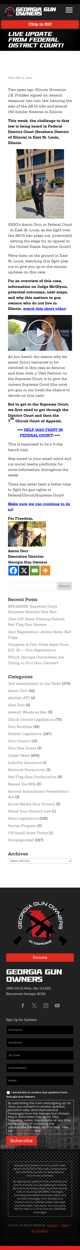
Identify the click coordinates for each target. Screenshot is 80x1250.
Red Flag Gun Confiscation (32, 777)
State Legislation (23, 818)
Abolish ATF (19, 698)
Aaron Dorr (18, 691)
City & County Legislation (31, 719)
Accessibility (40, 1231)
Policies (52, 1225)
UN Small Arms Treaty (28, 833)
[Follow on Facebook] (23, 1006)
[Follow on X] (34, 1006)
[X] (24, 570)
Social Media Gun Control (31, 804)
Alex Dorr (16, 705)
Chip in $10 (40, 24)
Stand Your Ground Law (29, 811)
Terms (45, 1131)
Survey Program (22, 826)
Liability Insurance (25, 763)
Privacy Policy (23, 1131)
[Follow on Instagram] (46, 1006)
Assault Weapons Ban (27, 712)
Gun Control (19, 741)
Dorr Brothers (20, 727)
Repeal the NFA (22, 784)
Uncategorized (21, 840)
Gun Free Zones (22, 748)
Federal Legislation (25, 734)
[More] (45, 570)
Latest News (19, 755)
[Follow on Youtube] (57, 1006)
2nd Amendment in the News (34, 683)
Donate (40, 957)
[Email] (35, 570)
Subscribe (21, 1140)
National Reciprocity (26, 770)
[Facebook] (13, 570)
